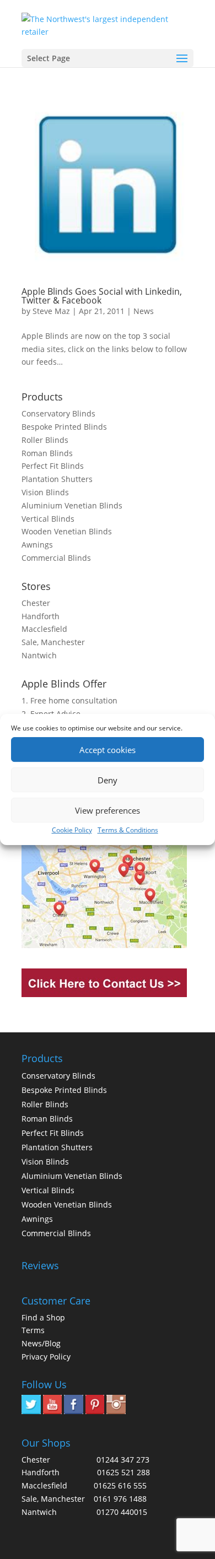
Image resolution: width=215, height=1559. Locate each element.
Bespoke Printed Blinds (64, 426)
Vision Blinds (45, 492)
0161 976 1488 (120, 1498)
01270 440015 (121, 1512)
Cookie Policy (72, 830)
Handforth (41, 616)
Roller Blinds (45, 440)
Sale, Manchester (53, 642)
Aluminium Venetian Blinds (72, 505)
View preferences (107, 810)
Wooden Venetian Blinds (67, 531)
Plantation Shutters (57, 479)
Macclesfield (44, 629)
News (143, 311)
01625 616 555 (120, 1485)
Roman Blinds (47, 453)
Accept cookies (107, 749)
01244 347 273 (122, 1459)
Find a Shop (43, 1317)
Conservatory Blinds (58, 413)
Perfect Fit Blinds (53, 466)
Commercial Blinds (56, 558)
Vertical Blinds (48, 518)
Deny (107, 780)
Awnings (37, 544)
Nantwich (39, 655)
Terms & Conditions (128, 830)
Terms (33, 1330)
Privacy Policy (46, 1356)
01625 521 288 (123, 1472)
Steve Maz (51, 311)
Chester (36, 603)
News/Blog (41, 1343)
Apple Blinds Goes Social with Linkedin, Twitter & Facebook (102, 295)
